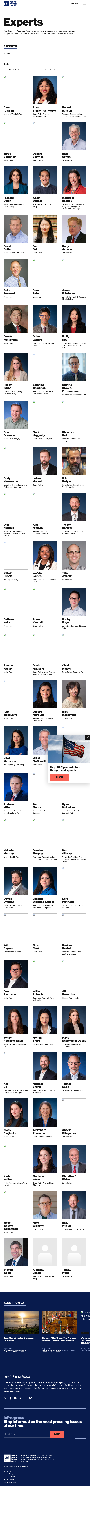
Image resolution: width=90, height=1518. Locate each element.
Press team (68, 33)
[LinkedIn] (25, 1398)
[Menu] (84, 4)
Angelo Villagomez (21, 1351)
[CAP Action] (11, 1458)
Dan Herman (57, 1351)
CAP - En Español (9, 1476)
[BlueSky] (30, 1398)
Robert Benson (47, 1351)
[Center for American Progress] (6, 4)
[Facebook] (10, 1398)
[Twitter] (5, 1398)
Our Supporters (9, 1479)
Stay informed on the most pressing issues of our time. (43, 1422)
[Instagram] (20, 1398)
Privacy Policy (8, 1474)
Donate (74, 3)
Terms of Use (8, 1471)
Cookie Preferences (10, 1482)
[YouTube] (15, 1398)
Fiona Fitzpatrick (9, 1351)
